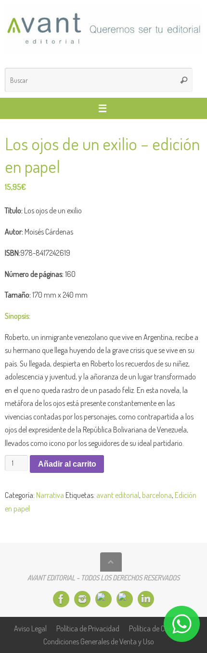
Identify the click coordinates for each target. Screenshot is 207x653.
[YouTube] (124, 599)
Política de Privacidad (87, 628)
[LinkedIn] (146, 599)
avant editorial (117, 495)
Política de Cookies (156, 628)
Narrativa (50, 495)
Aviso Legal (30, 628)
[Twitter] (103, 599)
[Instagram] (82, 599)
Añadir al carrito (67, 463)
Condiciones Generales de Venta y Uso (98, 641)
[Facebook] (61, 599)
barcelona (157, 495)
